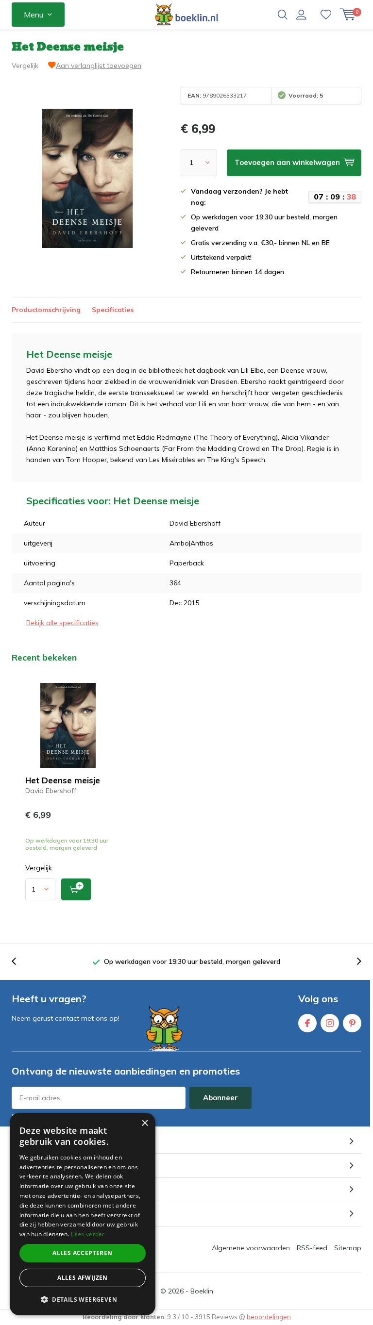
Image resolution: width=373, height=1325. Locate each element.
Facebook (307, 1023)
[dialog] (82, 1214)
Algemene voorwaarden (251, 1247)
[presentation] (19, 961)
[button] (82, 1299)
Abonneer (220, 1097)
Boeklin (201, 1291)
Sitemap (347, 1247)
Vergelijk (25, 65)
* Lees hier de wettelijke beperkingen (65, 1116)
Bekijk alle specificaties (62, 622)
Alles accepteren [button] (82, 1253)
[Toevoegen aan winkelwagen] (76, 889)
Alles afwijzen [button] (82, 1278)
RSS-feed (312, 1247)
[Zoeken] (283, 14)
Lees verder (87, 1234)
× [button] (144, 1123)
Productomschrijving (46, 309)
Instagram (330, 1023)
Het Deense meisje (62, 780)
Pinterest (352, 1023)
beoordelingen (269, 1317)
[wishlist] (326, 14)
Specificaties (113, 309)
